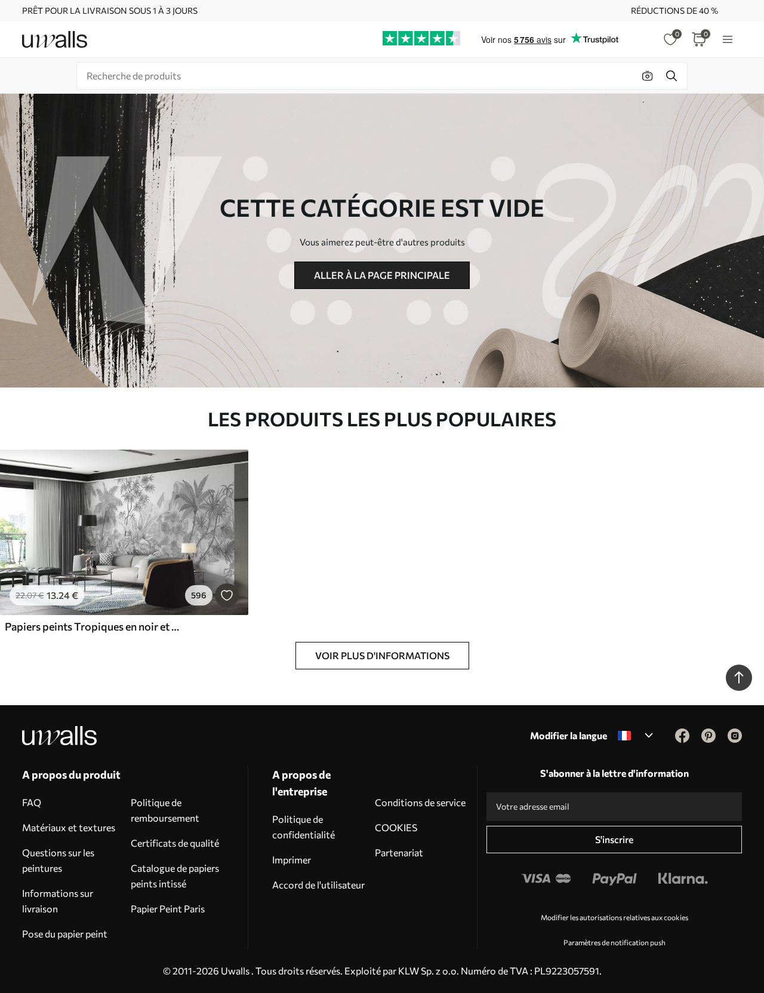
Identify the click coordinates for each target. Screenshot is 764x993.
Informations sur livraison (57, 900)
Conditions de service (420, 802)
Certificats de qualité (175, 842)
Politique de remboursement (165, 810)
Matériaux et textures (68, 827)
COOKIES (396, 827)
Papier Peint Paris (168, 908)
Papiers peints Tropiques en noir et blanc (92, 626)
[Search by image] (647, 75)
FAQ (31, 802)
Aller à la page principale (382, 275)
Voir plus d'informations (382, 655)
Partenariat (399, 852)
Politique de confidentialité (303, 826)
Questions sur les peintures (58, 860)
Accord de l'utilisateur (318, 884)
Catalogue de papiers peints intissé (175, 875)
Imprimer (291, 859)
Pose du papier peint (64, 933)
